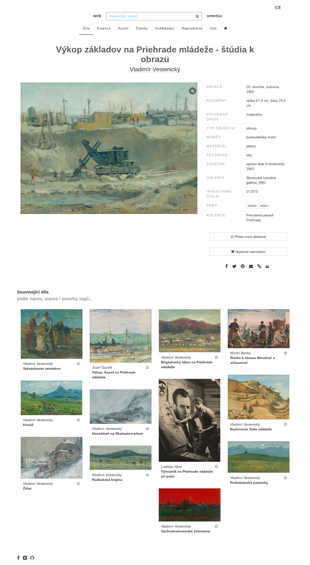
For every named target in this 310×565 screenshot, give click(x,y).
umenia (214, 16)
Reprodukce (192, 28)
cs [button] (278, 7)
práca (264, 205)
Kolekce (104, 28)
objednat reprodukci (250, 252)
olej (249, 155)
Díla (86, 28)
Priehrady (253, 220)
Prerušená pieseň (259, 215)
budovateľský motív (261, 137)
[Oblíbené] (225, 28)
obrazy (251, 128)
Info (213, 28)
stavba (252, 205)
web (97, 16)
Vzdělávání (164, 28)
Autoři (123, 28)
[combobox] (154, 16)
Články (142, 28)
